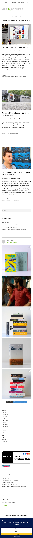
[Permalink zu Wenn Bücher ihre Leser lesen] (16, 44)
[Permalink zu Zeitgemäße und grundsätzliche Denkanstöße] (16, 109)
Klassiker (8, 76)
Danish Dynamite (6, 222)
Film (3, 435)
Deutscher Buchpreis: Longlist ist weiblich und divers (14, 229)
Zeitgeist (24, 76)
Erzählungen (6, 414)
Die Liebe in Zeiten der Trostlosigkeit (10, 224)
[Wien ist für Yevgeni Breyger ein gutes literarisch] (16, 260)
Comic (7, 133)
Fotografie (4, 439)
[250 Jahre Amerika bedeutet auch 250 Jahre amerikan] (16, 322)
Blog (27, 2)
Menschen (4, 429)
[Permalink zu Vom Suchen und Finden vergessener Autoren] (16, 169)
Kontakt (14, 2)
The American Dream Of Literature (9, 227)
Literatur (12, 76)
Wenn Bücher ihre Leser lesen (15, 47)
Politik (4, 430)
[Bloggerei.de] (6, 466)
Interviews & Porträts (10, 200)
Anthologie (5, 420)
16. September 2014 (5, 198)
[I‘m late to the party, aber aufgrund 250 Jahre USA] (16, 384)
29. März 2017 (4, 75)
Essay (4, 422)
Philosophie (6, 426)
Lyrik (4, 418)
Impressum (21, 2)
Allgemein (3, 133)
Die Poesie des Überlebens (8, 225)
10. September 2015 (5, 132)
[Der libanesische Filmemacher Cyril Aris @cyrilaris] (16, 291)
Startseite (8, 2)
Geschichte (4, 76)
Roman (16, 76)
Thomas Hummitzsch (15, 50)
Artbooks (5, 441)
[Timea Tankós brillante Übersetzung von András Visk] (16, 353)
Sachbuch (20, 76)
